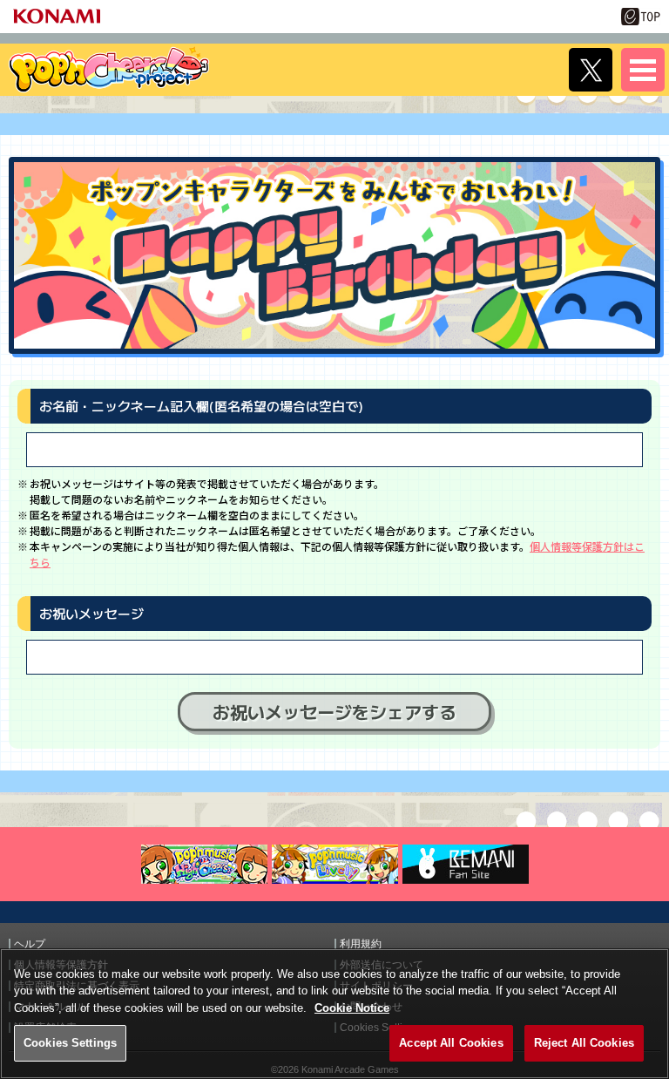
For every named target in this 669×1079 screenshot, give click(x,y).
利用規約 (361, 944)
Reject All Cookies (584, 1042)
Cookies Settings (70, 1042)
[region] (334, 1013)
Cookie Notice (351, 1008)
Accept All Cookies (451, 1042)
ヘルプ (29, 944)
